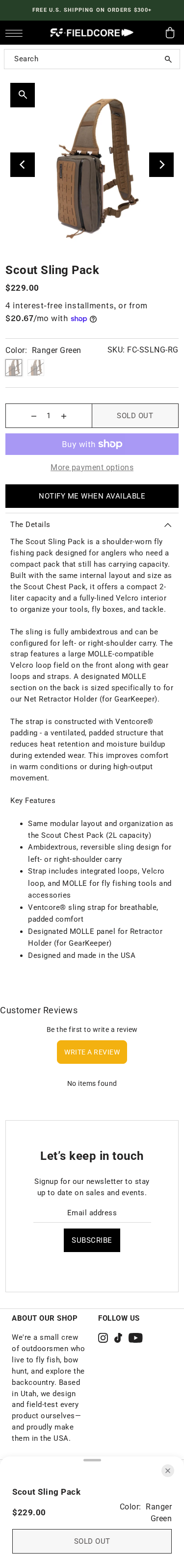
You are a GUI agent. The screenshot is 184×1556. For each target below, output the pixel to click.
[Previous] (22, 164)
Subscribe (92, 1240)
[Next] (161, 164)
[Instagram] (103, 1337)
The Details (30, 524)
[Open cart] (170, 33)
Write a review (92, 1052)
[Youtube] (136, 1337)
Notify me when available (92, 496)
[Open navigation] (16, 32)
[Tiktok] (118, 1337)
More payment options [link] (92, 467)
